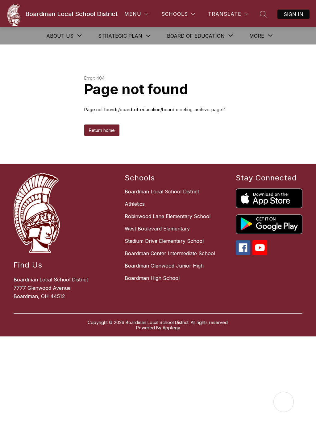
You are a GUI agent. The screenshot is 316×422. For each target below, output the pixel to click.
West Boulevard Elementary (157, 229)
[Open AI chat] (283, 402)
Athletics (135, 204)
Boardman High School (152, 278)
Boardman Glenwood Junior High (164, 266)
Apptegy (171, 327)
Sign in (293, 14)
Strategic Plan (120, 36)
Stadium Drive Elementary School (164, 241)
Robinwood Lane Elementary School (167, 216)
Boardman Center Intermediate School (170, 253)
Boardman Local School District (162, 191)
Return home (102, 130)
